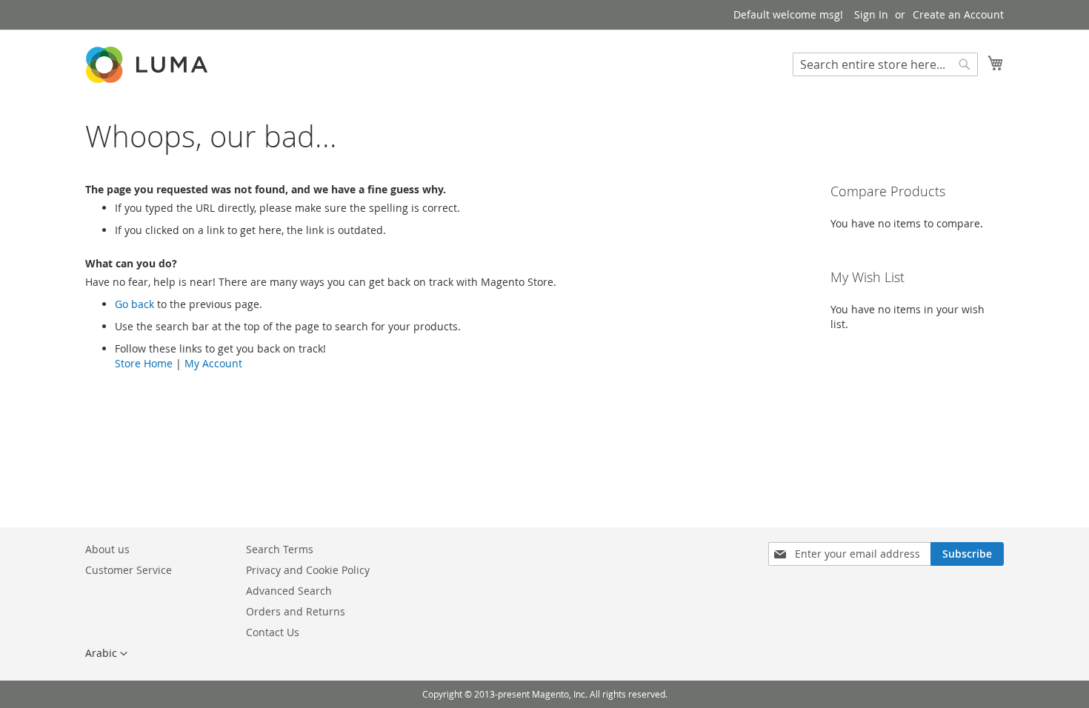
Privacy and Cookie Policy (308, 570)
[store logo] (148, 65)
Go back (134, 304)
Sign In (871, 14)
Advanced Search (289, 591)
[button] (106, 654)
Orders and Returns (295, 611)
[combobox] (885, 64)
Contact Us (272, 632)
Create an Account (958, 14)
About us (107, 549)
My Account (213, 363)
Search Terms (279, 549)
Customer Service (128, 570)
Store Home (144, 363)
